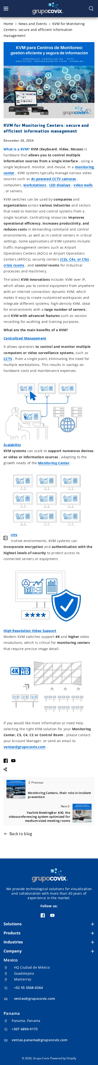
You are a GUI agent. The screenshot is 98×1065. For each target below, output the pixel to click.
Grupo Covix (41, 1058)
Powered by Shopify (63, 1058)
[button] (6, 8)
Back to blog (21, 833)
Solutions (13, 924)
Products (12, 933)
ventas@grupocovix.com (34, 998)
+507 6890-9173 (25, 1029)
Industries (13, 942)
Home (8, 23)
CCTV (8, 358)
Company (13, 951)
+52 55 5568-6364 (28, 987)
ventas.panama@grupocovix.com (39, 1040)
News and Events (33, 23)
